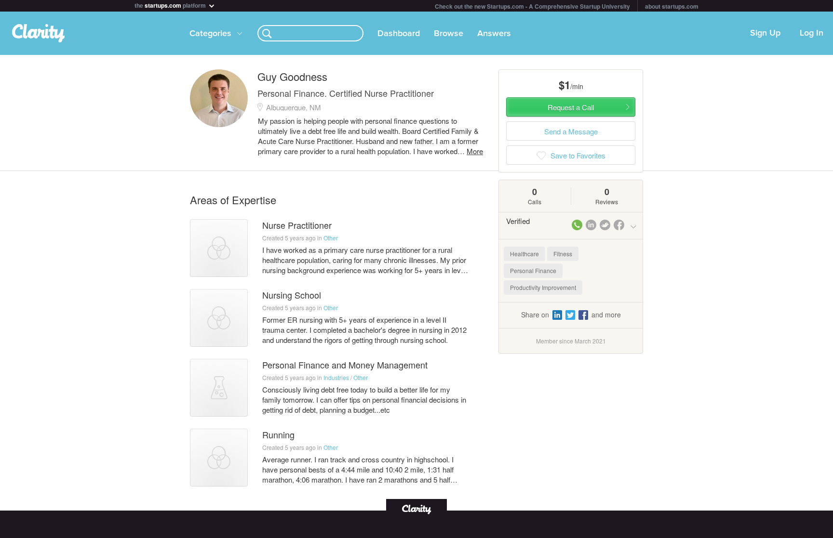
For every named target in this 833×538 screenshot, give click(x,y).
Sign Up (765, 33)
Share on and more (571, 314)
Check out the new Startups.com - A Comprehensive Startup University (532, 6)
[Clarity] (416, 508)
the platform (170, 4)
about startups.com (672, 6)
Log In (811, 33)
